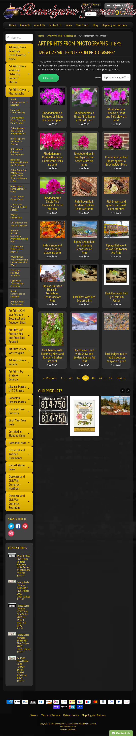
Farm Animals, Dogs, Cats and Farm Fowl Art (17, 120)
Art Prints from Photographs (17, 91)
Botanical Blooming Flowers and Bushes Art (19, 162)
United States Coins (17, 467)
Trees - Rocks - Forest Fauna (17, 197)
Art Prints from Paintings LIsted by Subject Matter (17, 74)
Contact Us (55, 25)
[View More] (53, 422)
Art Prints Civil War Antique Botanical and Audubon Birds (17, 316)
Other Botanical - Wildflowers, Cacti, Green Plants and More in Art (19, 175)
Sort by (98, 77)
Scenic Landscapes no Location (17, 294)
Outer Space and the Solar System (18, 224)
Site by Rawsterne (68, 726)
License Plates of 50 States (17, 388)
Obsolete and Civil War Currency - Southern (17, 502)
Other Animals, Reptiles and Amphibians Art (18, 131)
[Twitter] (11, 526)
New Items (82, 25)
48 (93, 377)
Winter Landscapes (16, 216)
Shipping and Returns (114, 25)
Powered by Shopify (68, 729)
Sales (69, 25)
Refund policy (71, 715)
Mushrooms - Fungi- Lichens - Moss (18, 189)
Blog (95, 25)
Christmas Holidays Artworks (15, 273)
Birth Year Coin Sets (17, 422)
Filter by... (48, 78)
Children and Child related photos (16, 249)
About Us (39, 25)
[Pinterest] (25, 526)
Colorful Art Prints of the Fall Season (18, 207)
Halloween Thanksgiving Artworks (16, 283)
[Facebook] (18, 526)
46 (78, 377)
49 (100, 377)
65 (110, 377)
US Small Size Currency (17, 411)
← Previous (49, 377)
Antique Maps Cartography (17, 303)
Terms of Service (50, 715)
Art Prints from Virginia (17, 362)
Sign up (96, 4)
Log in (85, 4)
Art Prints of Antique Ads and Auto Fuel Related (17, 336)
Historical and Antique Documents (17, 454)
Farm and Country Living (17, 111)
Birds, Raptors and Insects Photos (17, 141)
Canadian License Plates (17, 400)
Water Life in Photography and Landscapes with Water (19, 261)
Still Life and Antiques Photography (17, 152)
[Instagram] (11, 533)
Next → (120, 377)
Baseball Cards (17, 443)
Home (12, 25)
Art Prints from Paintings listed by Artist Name (17, 53)
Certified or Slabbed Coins (17, 433)
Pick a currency (91, 10)
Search (34, 715)
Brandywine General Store (66, 724)
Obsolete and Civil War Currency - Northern (17, 482)
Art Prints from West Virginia (17, 351)
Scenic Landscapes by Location (17, 102)
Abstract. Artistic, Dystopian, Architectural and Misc (19, 236)
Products (25, 25)
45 (70, 377)
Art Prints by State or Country (16, 375)
